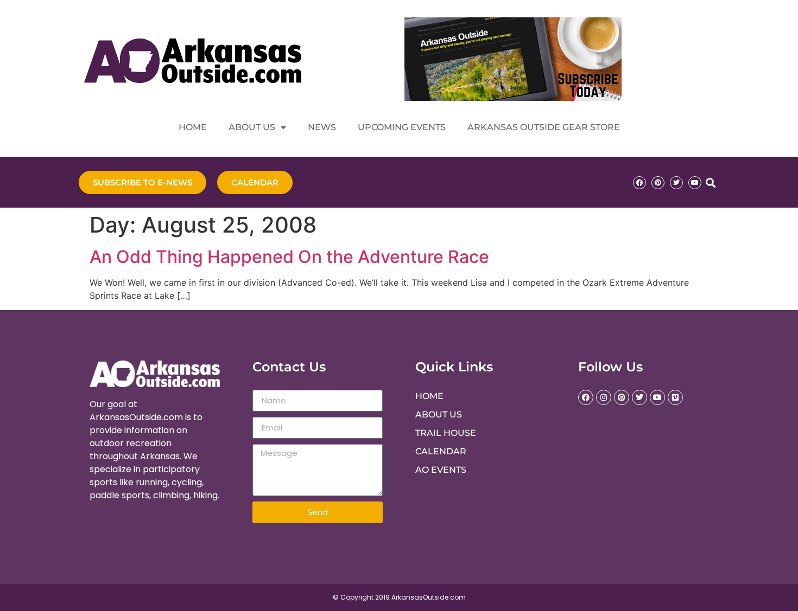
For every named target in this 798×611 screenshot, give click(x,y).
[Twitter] (676, 182)
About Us (252, 127)
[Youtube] (694, 182)
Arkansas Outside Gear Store (543, 127)
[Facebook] (639, 182)
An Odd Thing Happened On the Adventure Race (289, 256)
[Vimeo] (675, 397)
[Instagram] (603, 397)
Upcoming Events (402, 127)
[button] (710, 182)
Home (193, 127)
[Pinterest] (657, 182)
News (322, 127)
